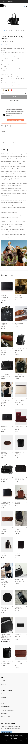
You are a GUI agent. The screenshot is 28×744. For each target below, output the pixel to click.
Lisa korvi (14, 96)
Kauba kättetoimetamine (7, 710)
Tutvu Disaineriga (14, 100)
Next (26, 19)
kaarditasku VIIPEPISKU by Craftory (18, 555)
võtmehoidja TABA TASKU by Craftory (19, 454)
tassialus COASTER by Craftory (4, 454)
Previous (1, 19)
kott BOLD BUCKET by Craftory (18, 504)
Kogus (3, 93)
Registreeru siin (6, 732)
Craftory (12, 142)
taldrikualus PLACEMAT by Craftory (5, 609)
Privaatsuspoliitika (6, 717)
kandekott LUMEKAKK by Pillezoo (4, 325)
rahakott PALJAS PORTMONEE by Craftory (5, 504)
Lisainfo (3, 131)
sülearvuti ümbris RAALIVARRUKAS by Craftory (19, 401)
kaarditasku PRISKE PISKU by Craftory (5, 428)
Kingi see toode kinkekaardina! (15, 120)
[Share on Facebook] (5, 126)
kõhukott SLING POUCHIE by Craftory (19, 428)
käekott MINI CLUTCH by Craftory (18, 636)
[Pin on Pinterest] (10, 126)
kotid (8, 142)
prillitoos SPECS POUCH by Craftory (5, 530)
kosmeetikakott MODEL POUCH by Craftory (6, 351)
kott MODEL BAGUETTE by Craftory (18, 663)
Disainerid (3, 697)
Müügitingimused (5, 706)
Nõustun (7, 741)
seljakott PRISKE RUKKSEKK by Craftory (19, 351)
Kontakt (3, 681)
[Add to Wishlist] (2, 126)
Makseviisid (4, 713)
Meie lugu (3, 684)
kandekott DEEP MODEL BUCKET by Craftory (19, 297)
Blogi (2, 694)
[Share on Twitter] (7, 126)
